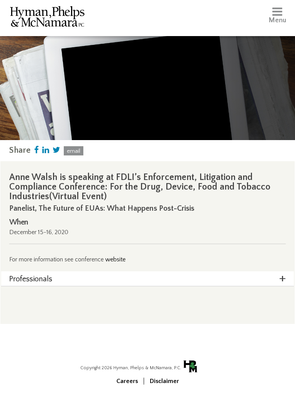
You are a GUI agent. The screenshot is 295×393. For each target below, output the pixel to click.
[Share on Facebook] (36, 150)
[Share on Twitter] (56, 150)
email (73, 151)
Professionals (30, 279)
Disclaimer (164, 381)
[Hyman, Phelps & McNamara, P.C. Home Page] (47, 17)
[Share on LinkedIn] (45, 150)
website (115, 259)
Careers (127, 381)
